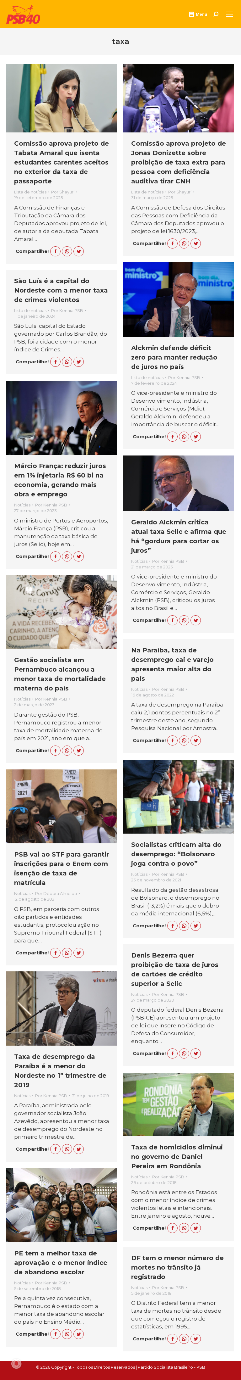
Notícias (22, 504)
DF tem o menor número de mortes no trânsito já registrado (177, 1267)
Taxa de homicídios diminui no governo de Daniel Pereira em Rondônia (177, 1156)
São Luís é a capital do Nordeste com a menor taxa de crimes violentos (61, 290)
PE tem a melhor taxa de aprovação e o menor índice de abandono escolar (60, 1262)
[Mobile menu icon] (230, 14)
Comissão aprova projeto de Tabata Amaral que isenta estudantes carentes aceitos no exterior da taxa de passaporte (61, 162)
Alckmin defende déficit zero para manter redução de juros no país (174, 357)
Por (62, 191)
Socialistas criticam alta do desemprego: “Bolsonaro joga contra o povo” (176, 854)
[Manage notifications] (16, 1364)
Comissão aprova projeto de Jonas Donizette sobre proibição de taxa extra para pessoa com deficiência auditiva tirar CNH (178, 162)
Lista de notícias (30, 191)
